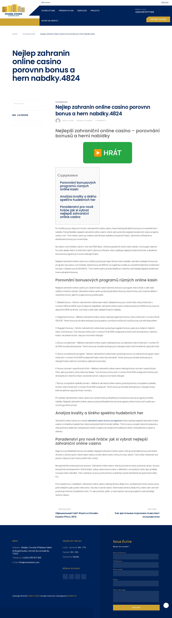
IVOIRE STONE (33, 596)
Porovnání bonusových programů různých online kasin (78, 186)
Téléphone (117, 561)
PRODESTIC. (72, 596)
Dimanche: (68, 556)
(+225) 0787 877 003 (31, 557)
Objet (115, 580)
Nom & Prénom (119, 553)
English (164, 2)
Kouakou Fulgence (85, 120)
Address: (16, 547)
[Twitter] (23, 123)
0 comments (100, 120)
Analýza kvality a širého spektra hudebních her (78, 198)
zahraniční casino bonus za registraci (105, 420)
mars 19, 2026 (68, 120)
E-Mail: (15, 562)
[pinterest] (38, 123)
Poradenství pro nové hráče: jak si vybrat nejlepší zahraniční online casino (76, 212)
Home (14, 34)
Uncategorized (29, 34)
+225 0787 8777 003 (144, 12)
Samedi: (66, 552)
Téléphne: (17, 557)
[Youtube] (71, 576)
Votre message (119, 590)
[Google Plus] (31, 123)
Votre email (118, 569)
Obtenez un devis (158, 19)
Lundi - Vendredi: (70, 547)
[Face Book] (15, 123)
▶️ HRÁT (108, 152)
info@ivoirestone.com (29, 562)
